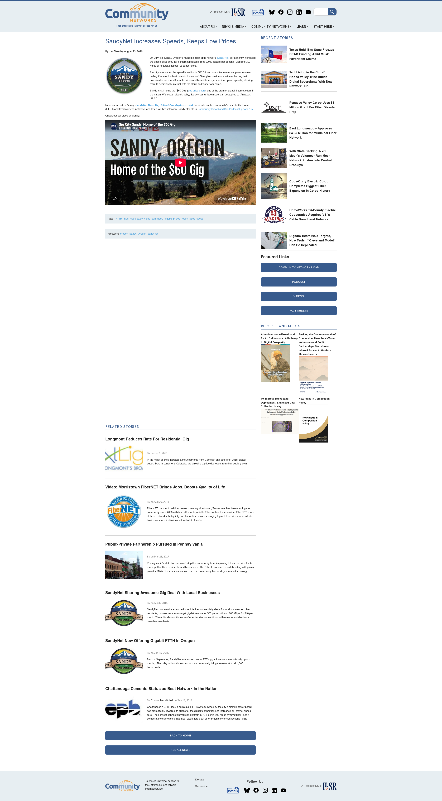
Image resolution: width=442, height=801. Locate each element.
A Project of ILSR (220, 11)
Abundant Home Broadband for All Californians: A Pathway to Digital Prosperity (279, 338)
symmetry (157, 218)
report (184, 218)
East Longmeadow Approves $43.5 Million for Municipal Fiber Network (313, 132)
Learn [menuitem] (300, 28)
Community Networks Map (299, 267)
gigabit (168, 218)
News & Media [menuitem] (231, 28)
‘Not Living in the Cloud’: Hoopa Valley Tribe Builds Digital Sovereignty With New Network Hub (310, 79)
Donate (258, 12)
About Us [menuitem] (206, 28)
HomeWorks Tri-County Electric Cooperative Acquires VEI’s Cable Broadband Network (312, 214)
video (147, 218)
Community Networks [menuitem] (269, 28)
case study (136, 218)
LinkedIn (299, 12)
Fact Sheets (299, 310)
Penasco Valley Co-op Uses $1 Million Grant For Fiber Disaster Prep (312, 107)
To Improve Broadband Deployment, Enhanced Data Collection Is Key (278, 402)
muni (126, 218)
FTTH (119, 218)
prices (176, 218)
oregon (124, 233)
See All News (180, 749)
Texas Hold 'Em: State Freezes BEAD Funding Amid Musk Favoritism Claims (311, 54)
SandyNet (222, 57)
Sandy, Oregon (137, 233)
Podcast (298, 281)
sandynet (153, 233)
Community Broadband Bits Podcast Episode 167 (225, 109)
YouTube (308, 12)
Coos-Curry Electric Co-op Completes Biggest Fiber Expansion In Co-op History (309, 185)
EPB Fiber (169, 706)
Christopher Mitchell (162, 700)
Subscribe (201, 786)
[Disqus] (180, 287)
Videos (299, 296)
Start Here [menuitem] (321, 28)
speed (199, 218)
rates (192, 218)
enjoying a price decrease (206, 463)
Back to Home (180, 735)
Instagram (290, 12)
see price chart (196, 90)
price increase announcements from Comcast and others (196, 459)
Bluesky (272, 12)
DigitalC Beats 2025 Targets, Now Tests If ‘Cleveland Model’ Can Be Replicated (312, 240)
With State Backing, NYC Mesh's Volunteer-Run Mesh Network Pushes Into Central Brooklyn (310, 158)
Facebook (281, 12)
